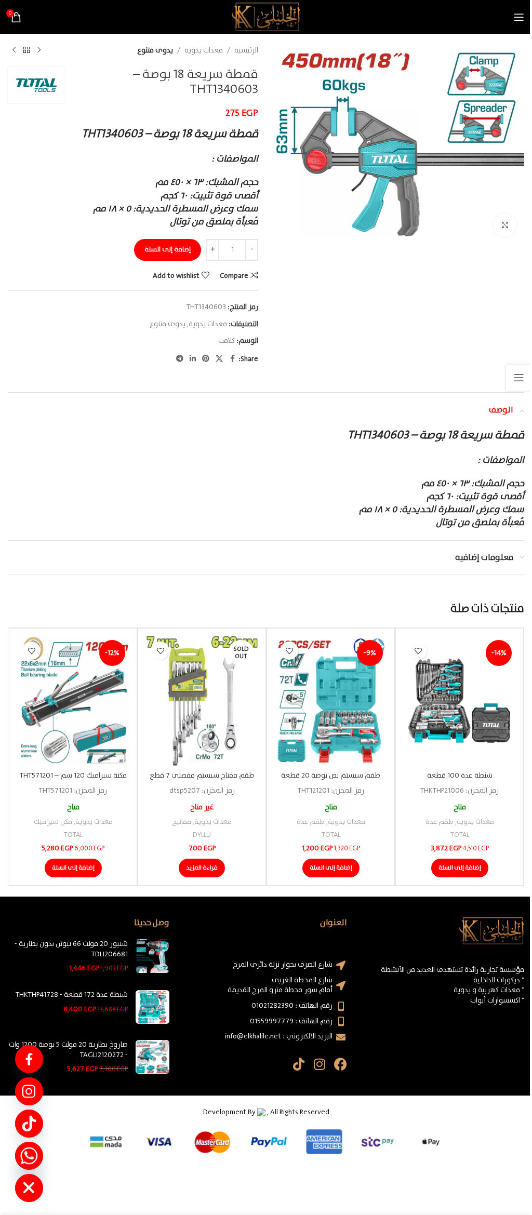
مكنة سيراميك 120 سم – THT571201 (73, 775)
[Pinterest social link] (205, 359)
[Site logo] (266, 16)
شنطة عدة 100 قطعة (460, 775)
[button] (459, 868)
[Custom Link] (29, 1059)
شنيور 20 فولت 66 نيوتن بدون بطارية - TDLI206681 (71, 949)
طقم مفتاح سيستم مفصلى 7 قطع (202, 775)
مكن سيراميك (53, 822)
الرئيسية (246, 50)
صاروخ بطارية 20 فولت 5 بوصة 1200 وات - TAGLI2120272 (68, 1050)
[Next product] (14, 50)
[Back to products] (26, 50)
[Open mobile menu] (519, 17)
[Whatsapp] (29, 1156)
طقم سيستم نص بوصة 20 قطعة (330, 775)
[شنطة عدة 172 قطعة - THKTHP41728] (152, 1007)
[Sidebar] (519, 378)
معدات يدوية (203, 50)
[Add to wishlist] (418, 651)
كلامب (226, 340)
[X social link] (219, 359)
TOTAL (459, 835)
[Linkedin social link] (193, 359)
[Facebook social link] (232, 359)
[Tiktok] (298, 1064)
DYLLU (202, 835)
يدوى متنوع (155, 50)
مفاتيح (181, 822)
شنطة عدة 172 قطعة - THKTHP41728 (72, 995)
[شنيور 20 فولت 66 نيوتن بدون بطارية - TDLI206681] (152, 956)
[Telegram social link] (180, 359)
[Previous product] (39, 50)
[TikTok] (29, 1124)
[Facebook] (340, 1064)
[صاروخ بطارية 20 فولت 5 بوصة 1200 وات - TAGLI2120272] (152, 1057)
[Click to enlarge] (504, 225)
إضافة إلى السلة (167, 249)
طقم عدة (439, 822)
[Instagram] (319, 1064)
